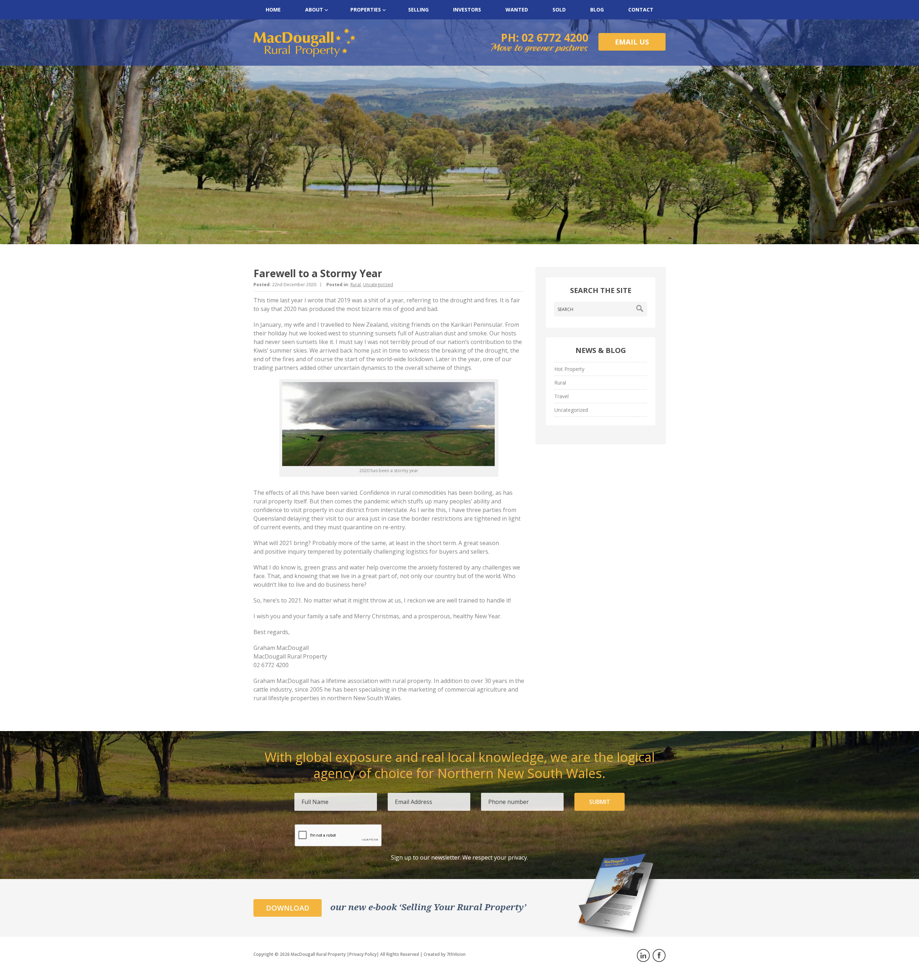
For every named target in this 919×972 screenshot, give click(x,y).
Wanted (516, 9)
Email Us (632, 42)
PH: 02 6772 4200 (544, 37)
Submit (599, 802)
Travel (561, 396)
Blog (597, 9)
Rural (355, 285)
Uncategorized (378, 285)
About (314, 9)
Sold (559, 9)
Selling (418, 9)
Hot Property (569, 369)
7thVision (456, 954)
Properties (365, 9)
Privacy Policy (363, 954)
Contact (640, 9)
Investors (467, 9)
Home (273, 9)
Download (287, 908)
